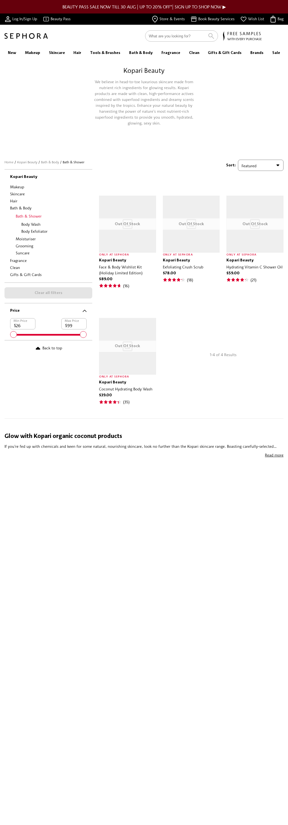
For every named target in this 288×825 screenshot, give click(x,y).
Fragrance (18, 260)
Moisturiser (26, 238)
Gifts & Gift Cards (26, 274)
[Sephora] (26, 36)
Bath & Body (50, 162)
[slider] (13, 334)
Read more (274, 455)
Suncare (23, 252)
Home (9, 162)
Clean (15, 267)
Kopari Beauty (27, 162)
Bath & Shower (29, 216)
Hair (13, 200)
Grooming (24, 245)
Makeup (17, 186)
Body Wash (30, 224)
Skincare (17, 193)
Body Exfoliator (34, 231)
